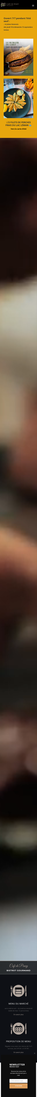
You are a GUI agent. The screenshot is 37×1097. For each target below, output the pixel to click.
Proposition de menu (18, 1041)
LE (18, 124)
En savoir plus (19, 1014)
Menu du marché (18, 1003)
